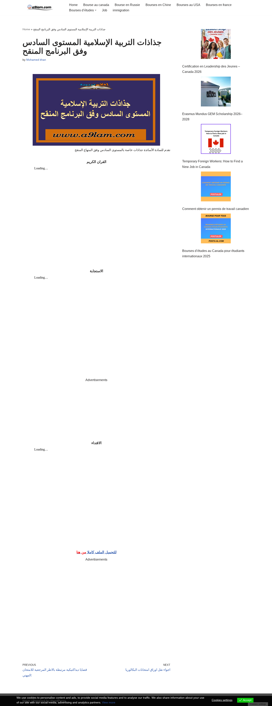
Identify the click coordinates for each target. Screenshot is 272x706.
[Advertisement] (96, 410)
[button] (95, 10)
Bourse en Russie (127, 5)
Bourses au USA (188, 5)
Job (104, 10)
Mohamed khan (36, 59)
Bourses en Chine (158, 5)
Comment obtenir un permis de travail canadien (215, 209)
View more (108, 702)
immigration (121, 10)
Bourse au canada (96, 5)
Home (73, 5)
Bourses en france (219, 5)
